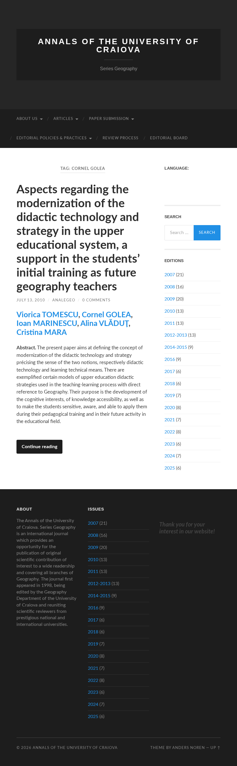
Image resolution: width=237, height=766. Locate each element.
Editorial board (169, 138)
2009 (169, 299)
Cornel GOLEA (106, 315)
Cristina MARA (41, 332)
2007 (169, 274)
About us (27, 119)
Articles (63, 119)
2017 (169, 371)
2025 (169, 468)
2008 (169, 287)
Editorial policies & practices (51, 138)
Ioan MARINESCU (46, 323)
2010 (169, 311)
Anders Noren (188, 748)
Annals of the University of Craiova (118, 45)
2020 (169, 407)
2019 (169, 395)
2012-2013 (175, 335)
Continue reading (39, 446)
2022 (169, 432)
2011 (169, 323)
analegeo (63, 300)
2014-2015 (175, 347)
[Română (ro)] (167, 188)
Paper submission (109, 119)
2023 (169, 444)
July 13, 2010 (30, 300)
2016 (169, 359)
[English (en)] (167, 178)
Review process (120, 138)
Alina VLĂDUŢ (104, 323)
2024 (169, 456)
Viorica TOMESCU (47, 315)
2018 (169, 383)
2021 (169, 420)
